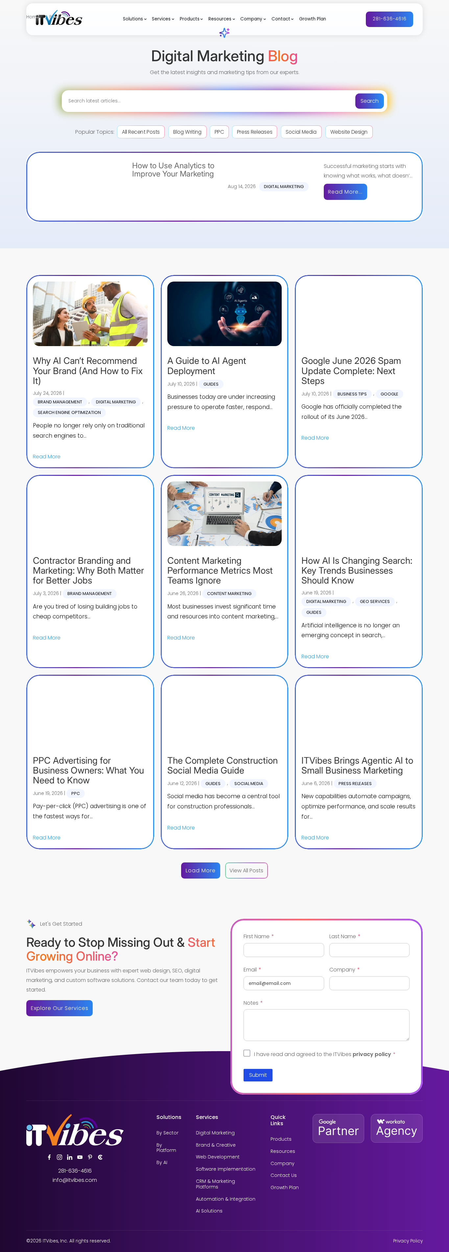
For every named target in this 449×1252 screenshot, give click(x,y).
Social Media (301, 131)
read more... (345, 192)
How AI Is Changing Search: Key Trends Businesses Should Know (356, 570)
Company (251, 19)
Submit (258, 1075)
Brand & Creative (216, 1145)
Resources (219, 19)
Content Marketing (229, 593)
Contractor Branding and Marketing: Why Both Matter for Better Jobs (88, 570)
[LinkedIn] (69, 1157)
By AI (161, 1162)
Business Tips (352, 394)
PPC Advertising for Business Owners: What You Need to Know (88, 770)
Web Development (218, 1157)
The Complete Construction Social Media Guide (222, 765)
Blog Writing (187, 131)
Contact (281, 19)
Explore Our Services (59, 1008)
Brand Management (60, 402)
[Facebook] (49, 1157)
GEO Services (375, 601)
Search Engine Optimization (69, 412)
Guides (211, 384)
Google (389, 394)
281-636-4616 (390, 19)
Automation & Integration (225, 1199)
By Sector (167, 1133)
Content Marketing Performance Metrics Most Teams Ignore (220, 570)
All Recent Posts (141, 131)
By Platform (166, 1148)
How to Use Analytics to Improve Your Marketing (173, 170)
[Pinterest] (90, 1157)
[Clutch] (100, 1157)
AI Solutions (209, 1211)
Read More (46, 456)
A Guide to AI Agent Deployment (206, 365)
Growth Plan (312, 19)
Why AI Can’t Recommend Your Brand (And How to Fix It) (88, 370)
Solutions (133, 19)
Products (190, 19)
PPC (219, 131)
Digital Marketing (284, 186)
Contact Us (284, 1175)
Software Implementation (225, 1169)
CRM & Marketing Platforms (215, 1184)
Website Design (349, 131)
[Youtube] (80, 1157)
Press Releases (254, 131)
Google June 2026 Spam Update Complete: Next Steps (351, 370)
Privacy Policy (408, 1241)
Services (161, 19)
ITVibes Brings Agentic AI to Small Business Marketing (357, 765)
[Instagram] (59, 1157)
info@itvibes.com (75, 1180)
